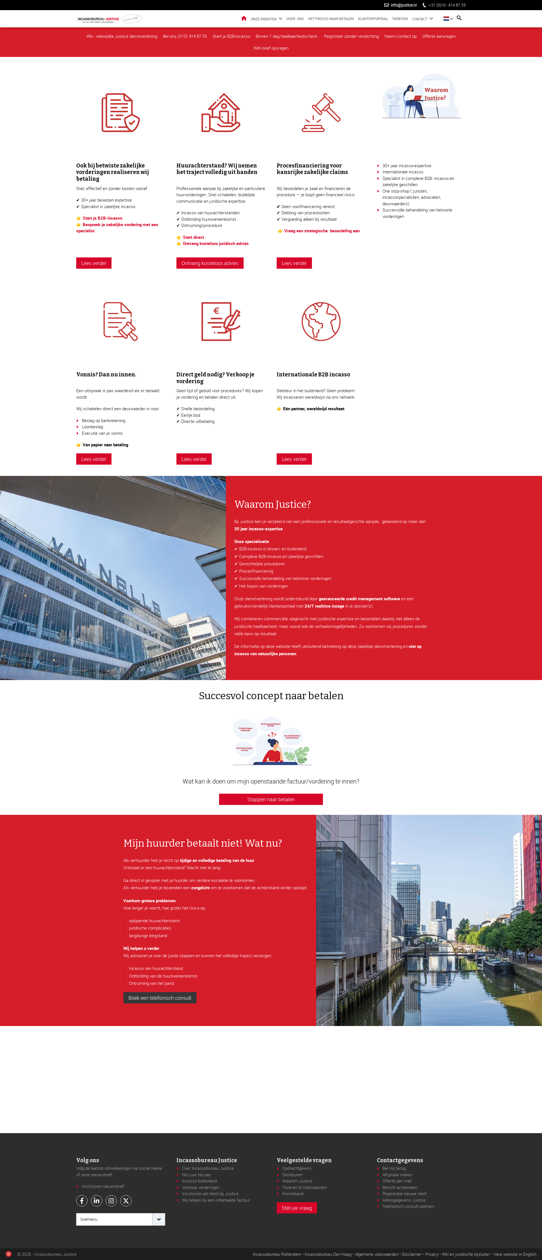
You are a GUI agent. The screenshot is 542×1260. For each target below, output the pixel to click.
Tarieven (400, 18)
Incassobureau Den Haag (328, 1254)
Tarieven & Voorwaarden (304, 1187)
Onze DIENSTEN (264, 19)
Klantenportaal (373, 18)
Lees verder (93, 263)
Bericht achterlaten (400, 1187)
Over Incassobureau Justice (208, 1168)
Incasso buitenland (199, 1181)
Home (244, 18)
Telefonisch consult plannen (408, 1206)
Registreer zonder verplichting (351, 36)
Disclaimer (411, 1254)
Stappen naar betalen (271, 799)
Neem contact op (400, 36)
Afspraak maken (397, 1174)
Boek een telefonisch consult (159, 997)
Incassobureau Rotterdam (277, 1254)
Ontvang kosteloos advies (210, 263)
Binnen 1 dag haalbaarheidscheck (287, 36)
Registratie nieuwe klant (405, 1193)
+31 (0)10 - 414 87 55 (447, 5)
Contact (419, 19)
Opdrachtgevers (297, 1168)
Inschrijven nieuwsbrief (103, 1186)
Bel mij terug (394, 1168)
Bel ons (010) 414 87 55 (185, 36)
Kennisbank (293, 1193)
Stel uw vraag (297, 1207)
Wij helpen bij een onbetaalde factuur (216, 1200)
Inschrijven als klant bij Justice (210, 1193)
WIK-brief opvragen (271, 48)
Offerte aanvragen (439, 36)
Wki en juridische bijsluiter (466, 1254)
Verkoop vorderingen (201, 1187)
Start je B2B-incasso (231, 36)
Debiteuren (292, 1174)
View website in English (514, 1254)
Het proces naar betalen (331, 18)
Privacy (431, 1254)
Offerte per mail (397, 1181)
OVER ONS (295, 18)
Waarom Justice (297, 1181)
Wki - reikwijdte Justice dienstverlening (121, 36)
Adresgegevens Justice (404, 1200)
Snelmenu (88, 1219)
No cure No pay (196, 1174)
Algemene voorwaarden (376, 1254)
